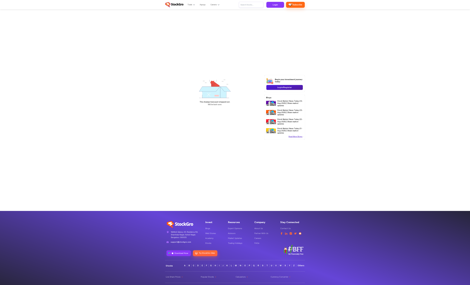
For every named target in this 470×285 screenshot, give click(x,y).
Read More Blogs (295, 137)
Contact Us (285, 228)
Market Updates (235, 238)
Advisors (231, 233)
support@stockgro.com (181, 242)
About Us (258, 228)
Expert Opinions (235, 228)
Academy (209, 238)
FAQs (256, 243)
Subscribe (297, 5)
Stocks (208, 243)
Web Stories (210, 233)
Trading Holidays (235, 243)
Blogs (207, 228)
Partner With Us (261, 233)
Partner (203, 5)
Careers (257, 238)
